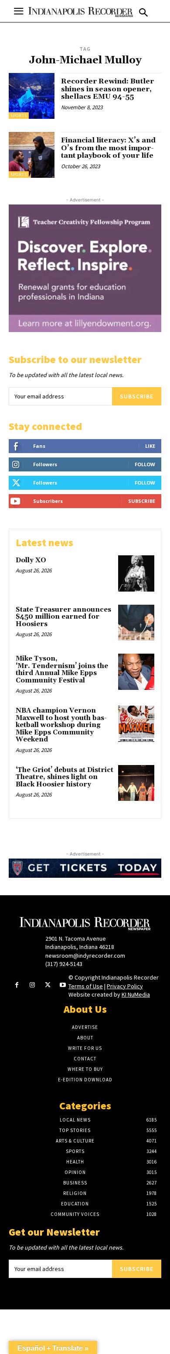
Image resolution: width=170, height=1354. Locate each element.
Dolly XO (31, 560)
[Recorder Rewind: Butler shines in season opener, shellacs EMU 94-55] (31, 96)
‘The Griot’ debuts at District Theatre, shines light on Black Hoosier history (64, 777)
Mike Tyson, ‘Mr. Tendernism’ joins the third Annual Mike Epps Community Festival (62, 669)
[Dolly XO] (136, 573)
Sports (18, 115)
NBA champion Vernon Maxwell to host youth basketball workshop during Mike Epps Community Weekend (61, 725)
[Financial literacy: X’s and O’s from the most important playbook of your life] (31, 155)
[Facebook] (16, 985)
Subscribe (136, 396)
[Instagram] (32, 985)
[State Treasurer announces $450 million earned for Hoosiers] (136, 623)
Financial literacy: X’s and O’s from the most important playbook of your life (108, 148)
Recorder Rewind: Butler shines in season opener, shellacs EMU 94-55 (107, 89)
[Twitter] (47, 985)
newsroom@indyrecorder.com (85, 955)
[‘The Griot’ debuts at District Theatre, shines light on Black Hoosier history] (136, 783)
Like (150, 446)
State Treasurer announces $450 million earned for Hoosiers (63, 617)
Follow (145, 464)
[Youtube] (63, 985)
